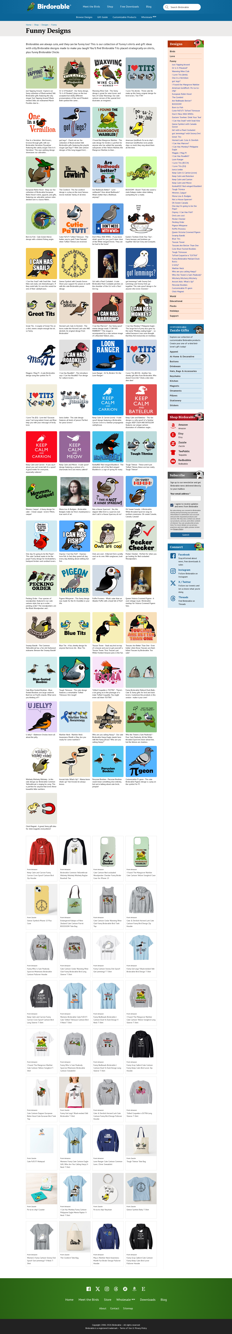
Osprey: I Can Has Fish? (68, 554)
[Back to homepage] (54, 6)
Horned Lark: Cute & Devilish (71, 326)
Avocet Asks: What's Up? (69, 779)
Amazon (34, 869)
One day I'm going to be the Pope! (40, 554)
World (173, 296)
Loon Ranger (97, 373)
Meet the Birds (91, 6)
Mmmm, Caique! (32, 509)
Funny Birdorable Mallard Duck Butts (140, 690)
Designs (45, 24)
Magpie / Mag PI (33, 373)
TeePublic (184, 451)
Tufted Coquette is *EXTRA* (103, 690)
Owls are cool (98, 554)
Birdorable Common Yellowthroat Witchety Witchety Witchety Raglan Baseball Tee (74, 875)
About (102, 1308)
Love (172, 56)
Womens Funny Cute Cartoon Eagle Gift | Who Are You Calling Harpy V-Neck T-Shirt (74, 1164)
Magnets (174, 385)
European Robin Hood (35, 190)
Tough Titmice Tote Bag (136, 1161)
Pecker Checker (132, 554)
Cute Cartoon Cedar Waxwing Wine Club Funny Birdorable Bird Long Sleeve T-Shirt (74, 972)
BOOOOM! (130, 190)
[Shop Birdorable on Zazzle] (125, 1289)
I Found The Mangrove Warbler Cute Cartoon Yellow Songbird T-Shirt (40, 1068)
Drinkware (175, 366)
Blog (148, 6)
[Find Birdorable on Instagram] (107, 1289)
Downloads (129, 6)
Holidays (174, 310)
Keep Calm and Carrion (35, 464)
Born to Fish (31, 237)
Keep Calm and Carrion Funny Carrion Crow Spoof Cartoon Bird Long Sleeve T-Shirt (40, 1020)
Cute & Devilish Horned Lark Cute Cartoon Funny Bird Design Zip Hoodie (140, 923)
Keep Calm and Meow (68, 464)
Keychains (175, 376)
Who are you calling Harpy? (103, 734)
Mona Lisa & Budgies (68, 509)
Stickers (174, 405)
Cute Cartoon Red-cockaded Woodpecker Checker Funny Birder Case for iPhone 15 (107, 875)
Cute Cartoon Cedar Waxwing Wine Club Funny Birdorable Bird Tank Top (107, 923)
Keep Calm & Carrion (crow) (103, 417)
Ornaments (176, 390)
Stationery (175, 400)
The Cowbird (64, 190)
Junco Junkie (64, 417)
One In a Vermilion (33, 140)
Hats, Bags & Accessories (183, 371)
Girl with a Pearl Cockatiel (102, 281)
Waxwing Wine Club (100, 91)
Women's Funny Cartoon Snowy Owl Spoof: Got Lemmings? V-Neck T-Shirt (41, 1261)
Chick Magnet (31, 826)
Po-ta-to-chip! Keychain (102, 1209)
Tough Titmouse (66, 690)
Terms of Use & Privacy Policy (133, 1328)
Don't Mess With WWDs (101, 237)
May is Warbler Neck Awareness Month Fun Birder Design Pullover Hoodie (107, 1261)
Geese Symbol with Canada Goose (73, 281)
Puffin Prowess (98, 598)
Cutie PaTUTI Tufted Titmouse (71, 237)
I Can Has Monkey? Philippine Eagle (140, 326)
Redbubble (184, 460)
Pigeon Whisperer (66, 598)
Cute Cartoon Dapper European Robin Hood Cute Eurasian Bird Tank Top (41, 1116)
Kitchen (174, 380)
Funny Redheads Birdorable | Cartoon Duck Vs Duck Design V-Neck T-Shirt (106, 1020)
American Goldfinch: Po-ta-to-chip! (139, 140)
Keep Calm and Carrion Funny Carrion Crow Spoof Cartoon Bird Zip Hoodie (40, 875)
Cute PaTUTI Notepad (36, 1161)
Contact (114, 1308)
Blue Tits (63, 645)
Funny (54, 24)
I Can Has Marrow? (100, 326)
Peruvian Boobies (99, 779)
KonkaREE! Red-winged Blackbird (105, 464)
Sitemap (128, 1308)
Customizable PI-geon (135, 779)
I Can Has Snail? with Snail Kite (38, 281)
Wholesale (148, 17)
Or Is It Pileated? (66, 91)
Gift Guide (102, 17)
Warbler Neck (64, 734)
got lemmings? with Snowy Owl (138, 281)
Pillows (173, 395)
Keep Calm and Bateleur (136, 417)
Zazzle (33, 917)
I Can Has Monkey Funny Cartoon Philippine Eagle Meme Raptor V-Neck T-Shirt (73, 1212)
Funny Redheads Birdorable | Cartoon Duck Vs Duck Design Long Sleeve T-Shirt (107, 1068)
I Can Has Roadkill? (67, 373)
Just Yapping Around (34, 91)
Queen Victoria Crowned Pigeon (139, 598)
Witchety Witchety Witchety (37, 779)
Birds (172, 51)
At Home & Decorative (182, 356)
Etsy (180, 433)
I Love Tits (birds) (133, 91)
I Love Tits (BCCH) (133, 373)
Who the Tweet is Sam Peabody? (139, 734)
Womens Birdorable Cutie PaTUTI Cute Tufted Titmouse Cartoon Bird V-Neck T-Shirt (74, 1020)
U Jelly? (29, 734)
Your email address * (180, 493)
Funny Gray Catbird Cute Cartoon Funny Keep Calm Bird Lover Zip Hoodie (140, 1068)
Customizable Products (124, 17)
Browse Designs (84, 17)
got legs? (63, 140)
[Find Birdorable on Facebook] (88, 1289)
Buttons (174, 361)
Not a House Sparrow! (101, 509)
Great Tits (30, 326)
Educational (176, 301)
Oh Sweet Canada (133, 509)
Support (174, 315)
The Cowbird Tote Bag (69, 1258)
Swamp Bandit (32, 645)
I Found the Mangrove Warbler (105, 140)
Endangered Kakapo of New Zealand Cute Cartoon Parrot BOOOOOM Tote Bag (71, 923)
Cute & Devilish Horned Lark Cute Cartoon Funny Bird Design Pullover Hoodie (107, 1116)
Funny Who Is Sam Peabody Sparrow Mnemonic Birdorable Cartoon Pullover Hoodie (39, 972)
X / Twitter (184, 582)
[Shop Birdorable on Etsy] (143, 1289)
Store (107, 1300)
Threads (183, 597)
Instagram (184, 570)
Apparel (174, 351)
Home (29, 24)
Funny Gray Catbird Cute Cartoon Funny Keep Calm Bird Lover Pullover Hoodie (140, 1261)
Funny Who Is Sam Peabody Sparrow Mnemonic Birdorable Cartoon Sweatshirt (72, 1068)
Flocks (173, 306)
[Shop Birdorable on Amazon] (134, 1289)
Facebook (184, 554)
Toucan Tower (98, 645)
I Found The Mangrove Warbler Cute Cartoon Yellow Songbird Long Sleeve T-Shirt (141, 1020)
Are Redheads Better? (101, 190)
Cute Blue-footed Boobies (36, 690)
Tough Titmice (131, 464)
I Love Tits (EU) (32, 417)
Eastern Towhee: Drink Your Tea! (139, 237)
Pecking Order (32, 598)
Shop (110, 6)
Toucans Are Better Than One (138, 645)
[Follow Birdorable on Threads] (116, 1289)
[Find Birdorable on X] (98, 1289)
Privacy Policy (178, 529)
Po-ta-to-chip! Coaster (36, 1209)
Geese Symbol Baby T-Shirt (138, 1209)
